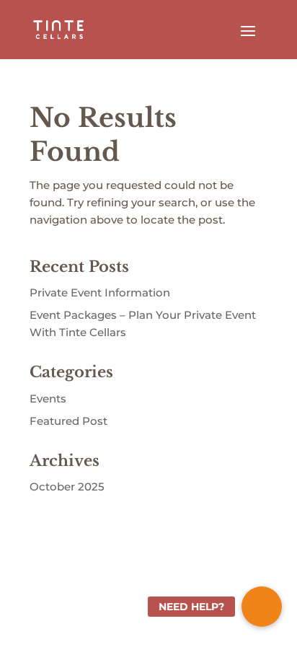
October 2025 (67, 486)
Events (48, 398)
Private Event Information (100, 292)
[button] (261, 606)
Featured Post (68, 421)
